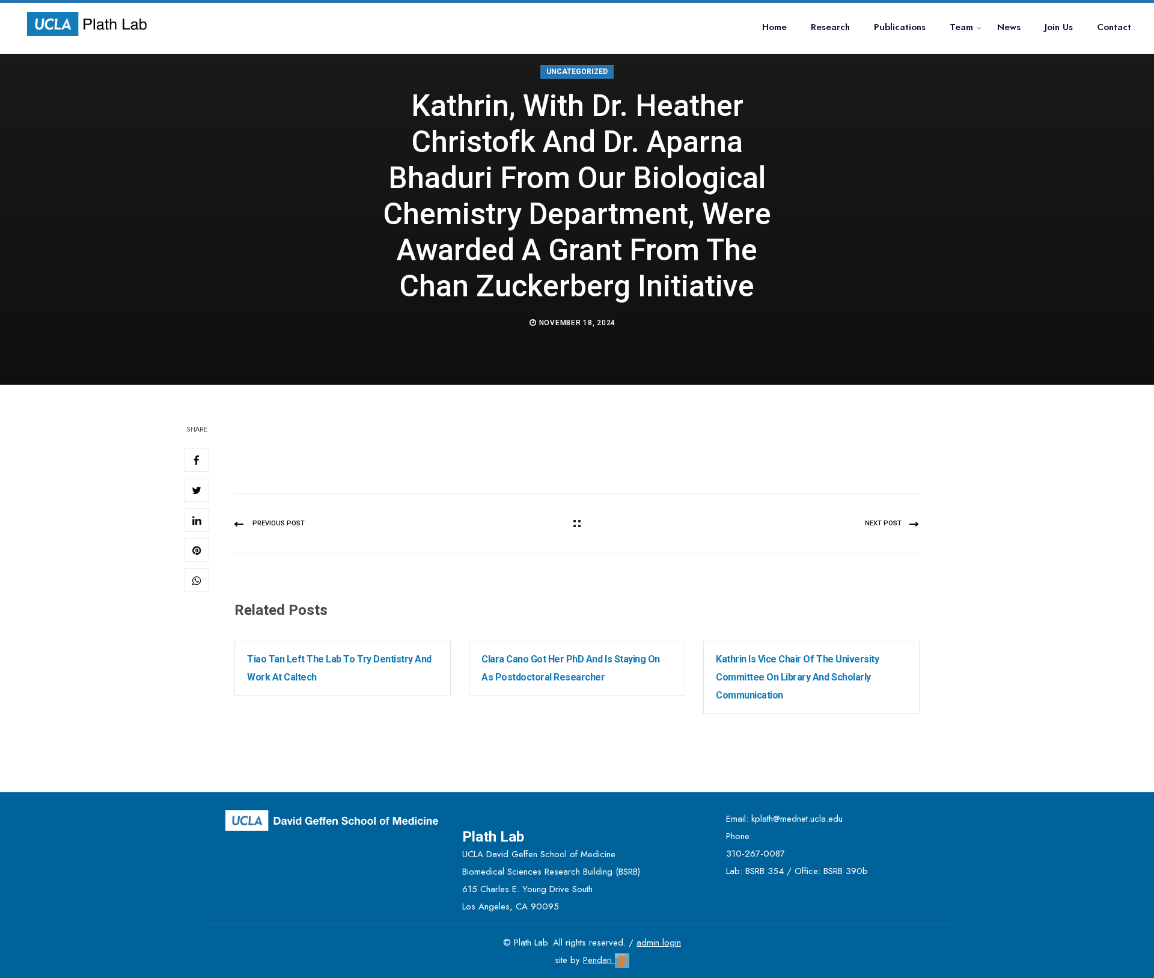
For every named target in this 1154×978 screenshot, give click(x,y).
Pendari (599, 960)
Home (774, 27)
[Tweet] (197, 490)
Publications (900, 27)
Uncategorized (577, 71)
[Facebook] (197, 460)
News (1009, 27)
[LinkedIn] (197, 520)
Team (961, 27)
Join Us (1059, 27)
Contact (1114, 27)
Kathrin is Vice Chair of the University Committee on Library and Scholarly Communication (797, 677)
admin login (659, 942)
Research (830, 27)
